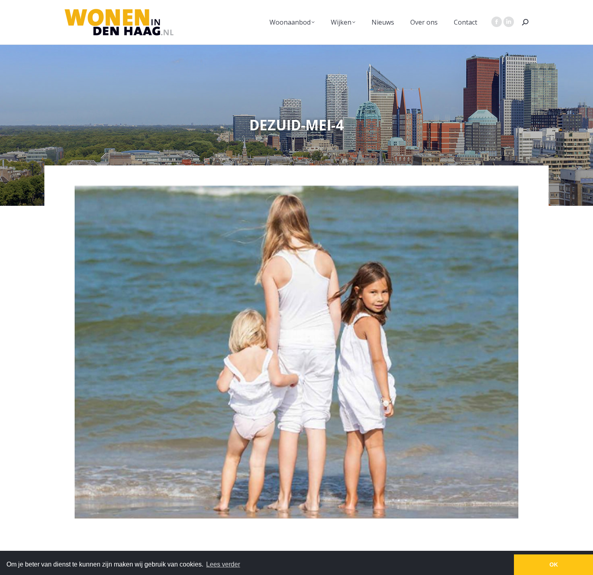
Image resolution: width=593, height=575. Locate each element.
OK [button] (553, 564)
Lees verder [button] (223, 564)
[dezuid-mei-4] (296, 352)
